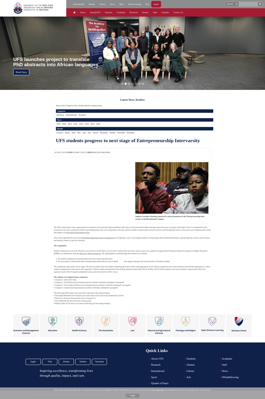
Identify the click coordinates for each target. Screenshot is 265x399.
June (84, 132)
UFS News (60, 115)
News (112, 4)
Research (134, 12)
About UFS (157, 358)
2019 (58, 124)
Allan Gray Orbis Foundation (90, 253)
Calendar (165, 12)
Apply (156, 4)
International (78, 4)
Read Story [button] (21, 72)
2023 (81, 124)
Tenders (82, 361)
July (89, 132)
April (73, 132)
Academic (121, 12)
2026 (98, 124)
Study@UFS (95, 12)
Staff (155, 12)
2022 (75, 124)
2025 (92, 124)
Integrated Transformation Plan (77, 232)
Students (108, 12)
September (104, 132)
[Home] (74, 12)
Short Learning (134, 4)
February (60, 132)
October (113, 132)
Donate (92, 4)
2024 (87, 124)
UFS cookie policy (158, 390)
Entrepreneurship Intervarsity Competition (98, 238)
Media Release (71, 115)
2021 (70, 124)
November (121, 132)
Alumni (145, 12)
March (67, 132)
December (130, 132)
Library (102, 4)
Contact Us (178, 12)
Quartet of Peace (159, 383)
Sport (121, 4)
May (79, 132)
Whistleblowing (230, 377)
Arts (147, 4)
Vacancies (99, 361)
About (82, 12)
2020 (64, 124)
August (95, 132)
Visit (50, 361)
